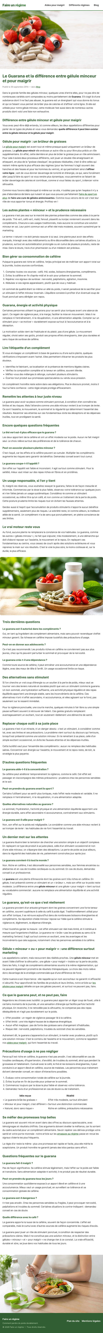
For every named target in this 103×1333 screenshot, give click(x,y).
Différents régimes (79, 5)
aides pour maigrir (17, 1042)
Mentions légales (91, 1321)
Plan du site (73, 1321)
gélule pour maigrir (16, 146)
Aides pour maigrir (55, 5)
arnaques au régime (68, 1133)
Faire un (14, 5)
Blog (96, 5)
